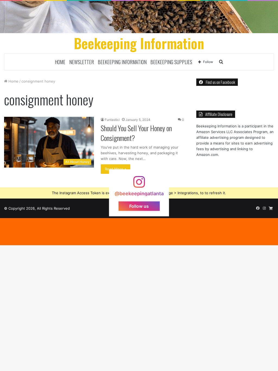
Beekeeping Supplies (171, 61)
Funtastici (112, 120)
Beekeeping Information (122, 61)
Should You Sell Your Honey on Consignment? (136, 133)
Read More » (115, 169)
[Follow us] (139, 184)
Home (60, 61)
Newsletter (81, 61)
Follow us (139, 206)
